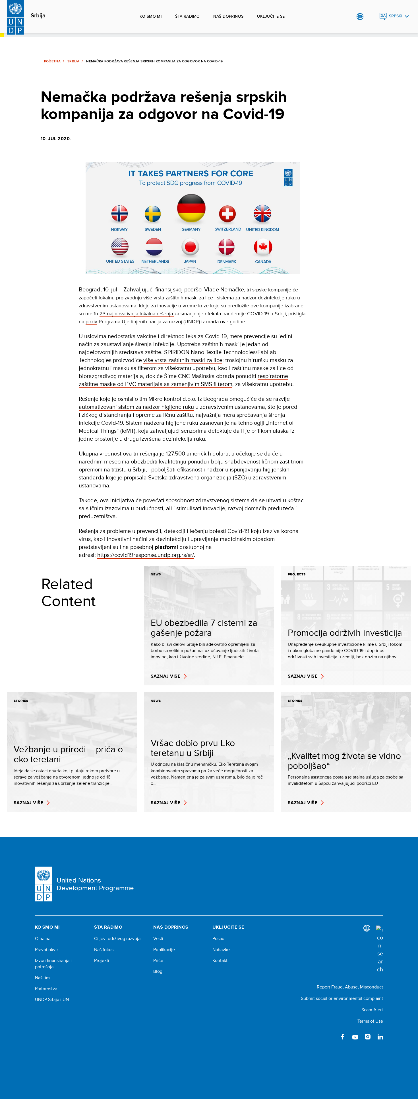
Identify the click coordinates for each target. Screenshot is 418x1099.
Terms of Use (370, 1021)
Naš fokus (103, 950)
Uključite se (271, 16)
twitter (330, 1036)
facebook (342, 1036)
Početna (52, 61)
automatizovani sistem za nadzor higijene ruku (136, 407)
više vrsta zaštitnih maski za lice (182, 360)
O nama (42, 938)
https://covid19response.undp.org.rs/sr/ (145, 555)
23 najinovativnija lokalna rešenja (137, 313)
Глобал (359, 16)
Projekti (101, 960)
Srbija (38, 15)
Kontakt (219, 960)
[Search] (379, 949)
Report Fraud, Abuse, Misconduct (350, 987)
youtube (355, 1036)
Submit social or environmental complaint (342, 998)
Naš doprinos (228, 16)
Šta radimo (187, 16)
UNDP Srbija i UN (52, 999)
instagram (368, 1036)
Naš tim (42, 978)
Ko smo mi (151, 16)
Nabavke (221, 950)
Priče (158, 960)
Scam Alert (372, 1009)
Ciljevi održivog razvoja (117, 938)
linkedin (380, 1036)
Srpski (395, 16)
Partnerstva (46, 989)
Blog (157, 971)
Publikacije (164, 950)
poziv (91, 321)
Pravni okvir (46, 950)
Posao (218, 938)
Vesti (158, 938)
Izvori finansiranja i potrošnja (53, 963)
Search (371, 16)
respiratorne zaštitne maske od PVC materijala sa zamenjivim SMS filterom (183, 380)
